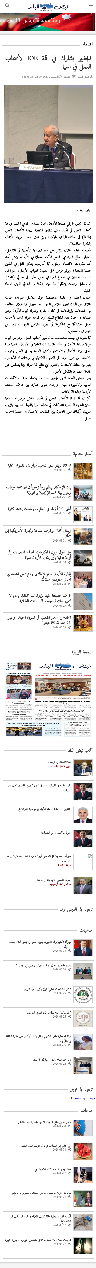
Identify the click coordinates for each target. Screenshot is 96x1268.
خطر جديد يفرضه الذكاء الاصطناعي (53, 1169)
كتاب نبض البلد (80, 751)
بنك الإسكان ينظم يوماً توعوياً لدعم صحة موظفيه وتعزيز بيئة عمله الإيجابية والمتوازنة (38, 490)
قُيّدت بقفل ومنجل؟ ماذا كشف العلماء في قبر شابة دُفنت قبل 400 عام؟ (40, 1219)
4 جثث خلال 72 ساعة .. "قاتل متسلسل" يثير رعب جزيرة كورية (38, 1240)
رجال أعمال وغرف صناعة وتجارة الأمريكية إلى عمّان (38, 533)
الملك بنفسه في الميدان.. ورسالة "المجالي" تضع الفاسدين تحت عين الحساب (39, 788)
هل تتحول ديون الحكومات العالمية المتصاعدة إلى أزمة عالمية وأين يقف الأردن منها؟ (39, 555)
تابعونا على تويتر (81, 1089)
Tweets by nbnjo (82, 1098)
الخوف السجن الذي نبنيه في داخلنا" (53, 880)
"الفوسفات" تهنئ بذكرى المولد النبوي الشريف (49, 1012)
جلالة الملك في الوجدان (59, 762)
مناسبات (86, 930)
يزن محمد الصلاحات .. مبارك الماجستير (51, 1060)
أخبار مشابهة (83, 454)
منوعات (87, 1111)
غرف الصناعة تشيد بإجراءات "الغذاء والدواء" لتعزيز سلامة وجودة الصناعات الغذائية (40, 598)
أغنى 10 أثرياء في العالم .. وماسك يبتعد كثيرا (39, 509)
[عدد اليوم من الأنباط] (48, 738)
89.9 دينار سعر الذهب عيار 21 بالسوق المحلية (39, 465)
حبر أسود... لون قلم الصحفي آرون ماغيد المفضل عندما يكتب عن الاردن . (38, 859)
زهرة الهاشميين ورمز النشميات (56, 832)
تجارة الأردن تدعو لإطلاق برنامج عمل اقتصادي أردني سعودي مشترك (39, 577)
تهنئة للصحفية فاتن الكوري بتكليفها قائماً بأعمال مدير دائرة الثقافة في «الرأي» (38, 1039)
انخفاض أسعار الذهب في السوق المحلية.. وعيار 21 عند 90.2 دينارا (39, 620)
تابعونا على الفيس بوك (76, 909)
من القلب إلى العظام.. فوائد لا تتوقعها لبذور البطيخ (46, 1145)
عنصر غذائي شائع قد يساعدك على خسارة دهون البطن (44, 1122)
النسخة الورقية (82, 652)
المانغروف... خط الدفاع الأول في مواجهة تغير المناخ (44, 809)
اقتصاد (67, 76)
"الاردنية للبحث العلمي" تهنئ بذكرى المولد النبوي (47, 989)
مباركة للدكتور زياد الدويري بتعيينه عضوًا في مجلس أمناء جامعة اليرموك (40, 944)
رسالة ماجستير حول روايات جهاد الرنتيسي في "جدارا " (43, 965)
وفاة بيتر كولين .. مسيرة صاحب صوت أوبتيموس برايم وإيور (41, 1193)
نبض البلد (83, 76)
